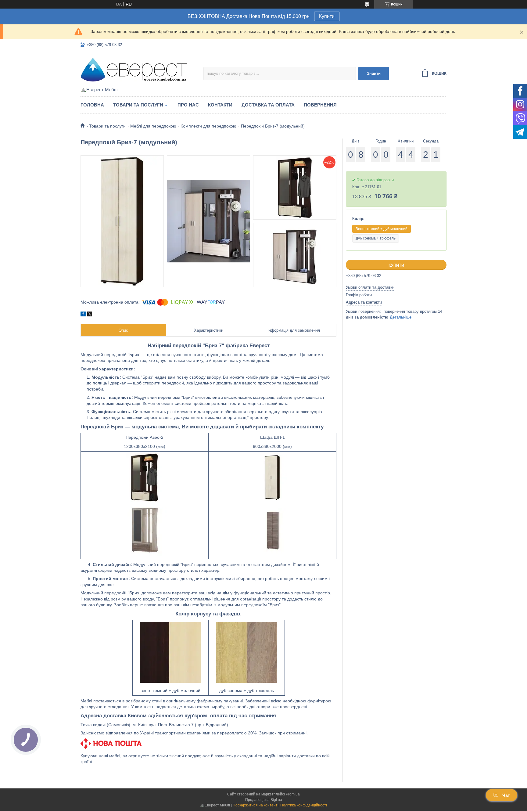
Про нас (188, 105)
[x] (89, 314)
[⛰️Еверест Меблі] (134, 69)
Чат (506, 795)
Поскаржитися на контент (255, 805)
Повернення (320, 105)
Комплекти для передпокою (208, 126)
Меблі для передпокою (153, 126)
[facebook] (83, 314)
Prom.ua (293, 794)
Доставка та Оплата (268, 105)
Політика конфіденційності (303, 805)
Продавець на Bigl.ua (263, 800)
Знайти (374, 73)
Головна (92, 105)
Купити (327, 16)
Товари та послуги (138, 105)
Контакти (220, 105)
